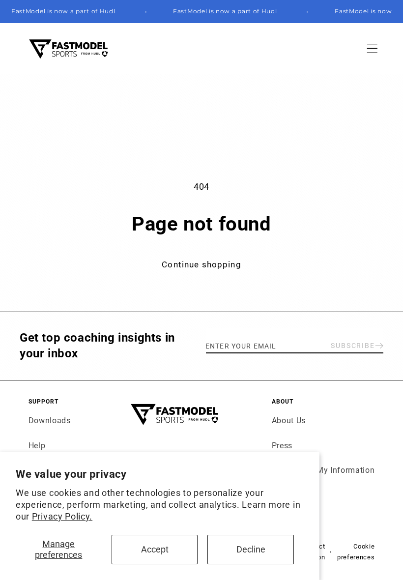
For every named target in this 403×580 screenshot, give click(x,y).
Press (282, 445)
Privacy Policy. (62, 516)
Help (37, 445)
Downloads (50, 420)
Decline (250, 549)
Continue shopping (201, 264)
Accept (155, 549)
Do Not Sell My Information (323, 470)
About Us (289, 420)
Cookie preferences (355, 551)
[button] (372, 48)
